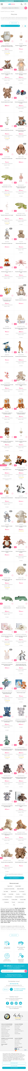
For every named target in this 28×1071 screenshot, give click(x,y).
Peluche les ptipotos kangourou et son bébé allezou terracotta (21, 750)
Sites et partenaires (4, 1039)
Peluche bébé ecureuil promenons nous (7, 300)
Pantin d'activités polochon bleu (7, 356)
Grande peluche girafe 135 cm (21, 356)
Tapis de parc (13, 891)
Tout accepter (14, 1067)
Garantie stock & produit (5, 1035)
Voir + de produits (14, 877)
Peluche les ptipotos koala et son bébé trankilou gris (7, 778)
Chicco (16, 911)
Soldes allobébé (17, 1033)
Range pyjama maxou (7, 469)
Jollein (2, 916)
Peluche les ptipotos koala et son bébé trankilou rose (21, 778)
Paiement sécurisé (18, 1047)
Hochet (24, 894)
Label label (12, 916)
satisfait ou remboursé (7, 960)
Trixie (18, 921)
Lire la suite (14, 22)
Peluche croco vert (7, 607)
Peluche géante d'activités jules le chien (21, 102)
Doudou (18, 894)
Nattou (24, 908)
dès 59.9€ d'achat (7, 948)
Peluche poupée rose (7, 328)
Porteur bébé (23, 899)
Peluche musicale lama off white (7, 130)
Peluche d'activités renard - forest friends (21, 131)
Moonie (3, 919)
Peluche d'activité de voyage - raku (7, 526)
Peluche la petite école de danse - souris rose (21, 187)
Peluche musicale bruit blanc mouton (21, 526)
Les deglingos (19, 916)
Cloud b (3, 913)
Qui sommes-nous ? (18, 1025)
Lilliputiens (4, 917)
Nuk (13, 919)
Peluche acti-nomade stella (7, 158)
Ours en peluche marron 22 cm (21, 833)
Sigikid (9, 921)
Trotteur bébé (14, 899)
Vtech (5, 922)
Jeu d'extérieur (5, 899)
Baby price (21, 910)
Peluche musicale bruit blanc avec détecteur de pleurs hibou (7, 46)
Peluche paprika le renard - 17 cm (7, 272)
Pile (14, 904)
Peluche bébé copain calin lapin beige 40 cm (21, 329)
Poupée (4, 894)
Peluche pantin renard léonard (7, 497)
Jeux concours (17, 1042)
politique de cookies (7, 1060)
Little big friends (12, 917)
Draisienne (6, 902)
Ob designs (18, 919)
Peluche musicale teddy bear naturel (21, 442)
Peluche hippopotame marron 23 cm (21, 806)
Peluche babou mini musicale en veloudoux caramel (7, 442)
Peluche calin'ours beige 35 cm (7, 862)
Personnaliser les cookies (5, 1029)
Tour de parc (21, 891)
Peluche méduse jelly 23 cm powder (21, 552)
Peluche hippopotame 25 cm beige (21, 385)
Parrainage (16, 1045)
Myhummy (8, 919)
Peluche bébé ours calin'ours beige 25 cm (7, 834)
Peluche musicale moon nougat (7, 215)
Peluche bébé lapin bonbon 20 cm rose (7, 637)
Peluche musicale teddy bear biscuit (21, 46)
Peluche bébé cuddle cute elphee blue (7, 580)
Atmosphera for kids (12, 910)
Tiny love (14, 921)
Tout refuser (14, 1065)
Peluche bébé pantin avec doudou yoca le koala (7, 693)
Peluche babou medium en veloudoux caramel (7, 413)
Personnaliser (14, 1063)
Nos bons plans (17, 1026)
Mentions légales (18, 1029)
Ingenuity (23, 914)
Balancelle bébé (20, 888)
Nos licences (3, 1042)
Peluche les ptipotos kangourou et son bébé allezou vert (7, 750)
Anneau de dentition (19, 896)
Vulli (8, 922)
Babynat (3, 911)
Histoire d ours (16, 914)
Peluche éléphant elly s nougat (21, 862)
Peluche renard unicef (21, 692)
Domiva (8, 913)
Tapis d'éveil (9, 886)
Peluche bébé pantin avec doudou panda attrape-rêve (21, 665)
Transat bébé (18, 886)
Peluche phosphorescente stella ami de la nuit (7, 385)
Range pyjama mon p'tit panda (21, 497)
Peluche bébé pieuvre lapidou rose (21, 272)
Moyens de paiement (5, 1033)
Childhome (21, 911)
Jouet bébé (11, 894)
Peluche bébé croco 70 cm (7, 186)
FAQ (2, 1045)
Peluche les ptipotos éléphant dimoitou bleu (7, 721)
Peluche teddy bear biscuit (21, 243)
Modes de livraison (4, 1032)
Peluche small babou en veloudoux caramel (21, 413)
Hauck (9, 914)
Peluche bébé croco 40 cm (21, 215)
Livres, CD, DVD (21, 902)
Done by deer (14, 913)
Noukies (3, 910)
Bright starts (9, 911)
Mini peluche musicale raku (7, 243)
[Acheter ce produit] (12, 41)
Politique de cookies (4, 1030)
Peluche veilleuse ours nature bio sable (21, 74)
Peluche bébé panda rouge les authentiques (21, 470)
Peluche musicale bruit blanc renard (7, 552)
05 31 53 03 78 (21, 962)
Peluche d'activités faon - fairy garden (7, 74)
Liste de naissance (18, 1039)
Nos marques (17, 1028)
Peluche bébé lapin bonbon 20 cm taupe (21, 637)
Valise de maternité (18, 1043)
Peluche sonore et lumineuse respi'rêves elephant (21, 721)
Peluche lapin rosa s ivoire (21, 579)
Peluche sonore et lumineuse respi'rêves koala (7, 806)
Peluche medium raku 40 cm (21, 299)
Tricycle (13, 902)
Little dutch (21, 917)
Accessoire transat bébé (9, 888)
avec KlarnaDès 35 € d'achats (21, 948)
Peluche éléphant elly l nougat (7, 102)
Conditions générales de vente (6, 1025)
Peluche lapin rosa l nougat (21, 158)
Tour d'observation (8, 896)
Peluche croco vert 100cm (21, 607)
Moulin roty (18, 908)
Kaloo (6, 916)
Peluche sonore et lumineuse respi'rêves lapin (7, 665)
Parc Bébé (6, 891)
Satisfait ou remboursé (5, 1036)
